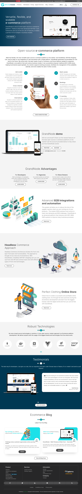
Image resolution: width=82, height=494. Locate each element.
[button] (66, 5)
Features (8, 469)
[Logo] (8, 4)
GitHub (44, 469)
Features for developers (11, 471)
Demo (7, 472)
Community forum (47, 473)
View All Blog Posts (41, 458)
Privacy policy (49, 487)
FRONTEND (46, 147)
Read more (46, 221)
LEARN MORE (20, 184)
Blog (44, 472)
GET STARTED (10, 36)
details (22, 451)
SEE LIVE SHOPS (41, 405)
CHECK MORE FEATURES (41, 114)
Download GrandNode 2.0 (59, 1)
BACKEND (56, 147)
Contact (45, 477)
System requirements (48, 470)
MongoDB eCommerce (11, 478)
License (31, 487)
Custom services (28, 469)
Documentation (9, 477)
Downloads (11, 474)
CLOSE (78, 1)
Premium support (28, 471)
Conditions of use (39, 487)
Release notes (9, 475)
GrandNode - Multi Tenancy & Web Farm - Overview (57, 442)
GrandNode (25, 491)
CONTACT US (76, 4)
